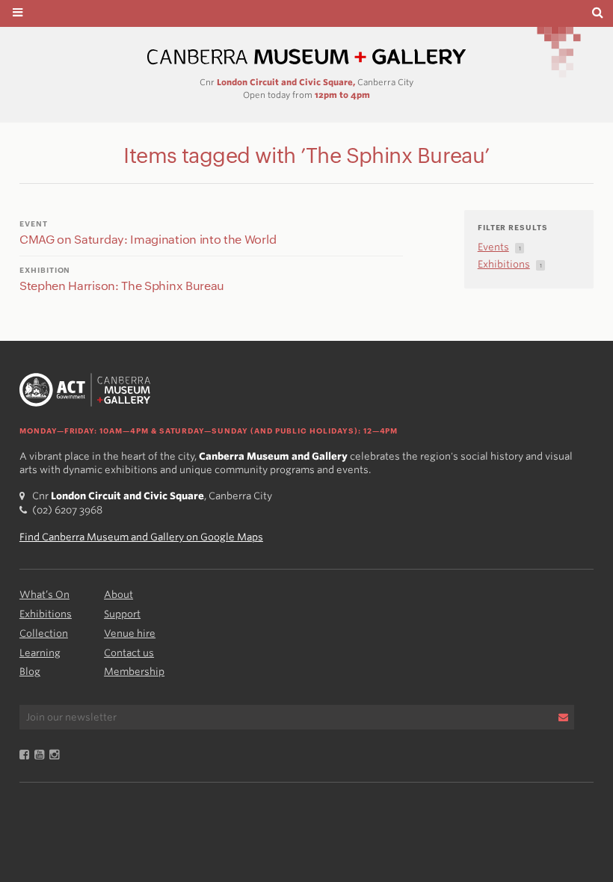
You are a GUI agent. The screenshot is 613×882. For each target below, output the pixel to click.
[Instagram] (56, 755)
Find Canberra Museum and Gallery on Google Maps (141, 537)
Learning (40, 653)
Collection (43, 633)
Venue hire (129, 633)
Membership (134, 671)
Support (122, 614)
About (118, 594)
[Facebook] (26, 755)
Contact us (129, 653)
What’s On (44, 594)
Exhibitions (45, 614)
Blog (29, 671)
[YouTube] (41, 755)
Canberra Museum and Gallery (306, 57)
